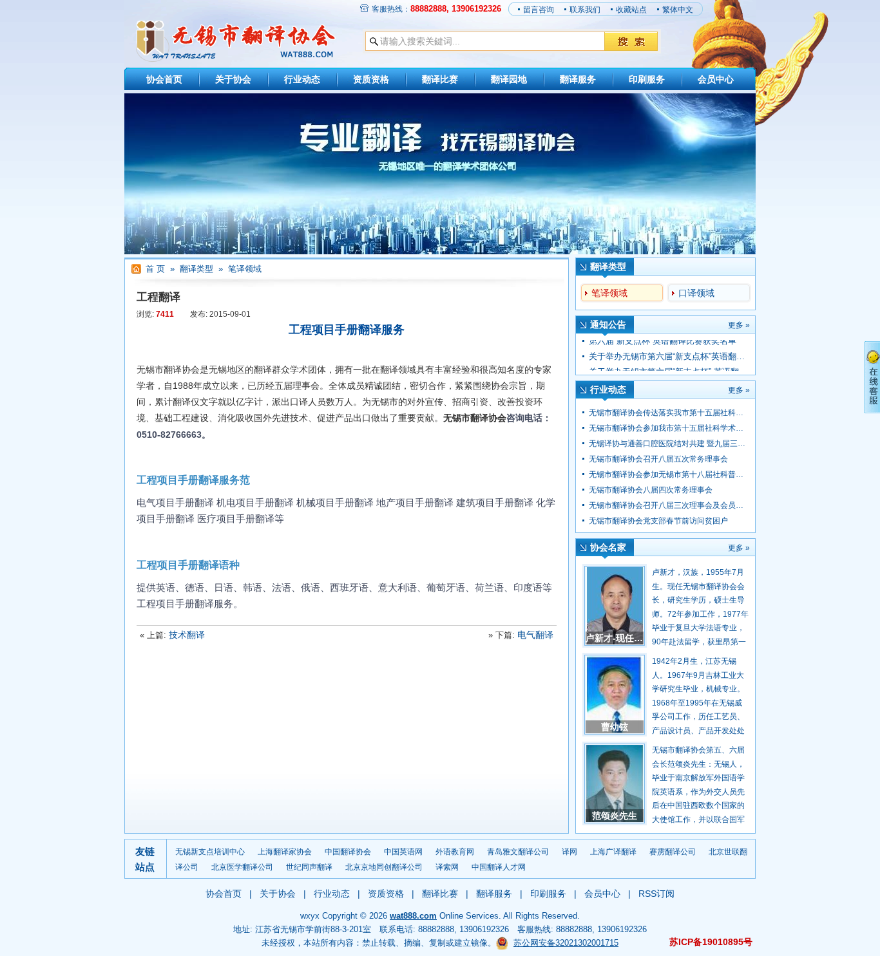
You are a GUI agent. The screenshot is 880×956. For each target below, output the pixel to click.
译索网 (447, 867)
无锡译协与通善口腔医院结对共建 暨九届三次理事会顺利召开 (694, 443)
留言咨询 (538, 9)
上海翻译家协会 (285, 851)
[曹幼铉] (614, 694)
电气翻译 (535, 635)
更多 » (739, 325)
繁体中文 (677, 9)
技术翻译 (187, 635)
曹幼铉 (614, 727)
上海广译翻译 (613, 851)
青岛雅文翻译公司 (518, 851)
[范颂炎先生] (614, 783)
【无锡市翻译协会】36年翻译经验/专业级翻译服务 (235, 41)
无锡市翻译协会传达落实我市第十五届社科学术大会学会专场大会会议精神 (716, 412)
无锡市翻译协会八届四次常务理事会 (651, 489)
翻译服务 (578, 79)
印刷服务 (647, 79)
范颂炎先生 (614, 816)
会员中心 (716, 79)
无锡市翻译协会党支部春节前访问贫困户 (658, 520)
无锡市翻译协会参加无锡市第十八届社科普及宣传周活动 (685, 474)
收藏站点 (631, 9)
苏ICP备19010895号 (710, 942)
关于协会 (233, 79)
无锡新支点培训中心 (210, 851)
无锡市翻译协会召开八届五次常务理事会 (658, 459)
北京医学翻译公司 (242, 867)
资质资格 (371, 79)
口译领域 (696, 293)
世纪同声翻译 (309, 867)
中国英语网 (403, 851)
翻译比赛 (440, 79)
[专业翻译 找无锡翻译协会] (440, 251)
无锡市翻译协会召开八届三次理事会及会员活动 (670, 505)
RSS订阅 (656, 893)
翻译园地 (509, 79)
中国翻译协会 (348, 851)
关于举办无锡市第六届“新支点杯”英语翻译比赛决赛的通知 (696, 347)
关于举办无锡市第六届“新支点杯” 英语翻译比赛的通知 (689, 363)
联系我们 (584, 9)
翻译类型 (196, 269)
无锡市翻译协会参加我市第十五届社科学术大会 (670, 428)
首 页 (155, 269)
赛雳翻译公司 (672, 851)
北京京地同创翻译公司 (384, 867)
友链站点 (145, 859)
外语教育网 (454, 851)
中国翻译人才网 (499, 867)
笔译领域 (609, 293)
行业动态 (302, 79)
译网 (569, 851)
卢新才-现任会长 (619, 638)
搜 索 (631, 41)
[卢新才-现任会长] (614, 606)
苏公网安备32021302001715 (565, 943)
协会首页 (164, 79)
